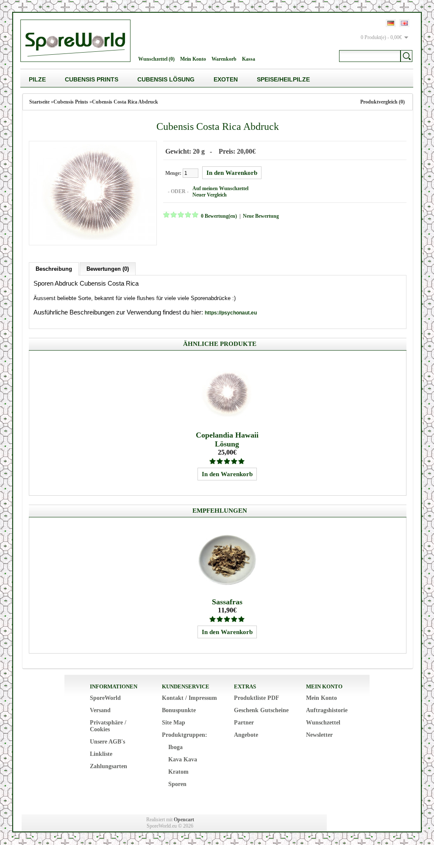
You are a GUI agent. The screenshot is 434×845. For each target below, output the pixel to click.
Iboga (175, 747)
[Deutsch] (391, 23)
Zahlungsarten (108, 766)
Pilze (37, 79)
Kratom (178, 772)
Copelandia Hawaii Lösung (227, 439)
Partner (244, 722)
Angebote (246, 735)
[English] (404, 23)
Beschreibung (54, 269)
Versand (100, 710)
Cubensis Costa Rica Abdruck (125, 102)
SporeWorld (105, 698)
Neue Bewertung (261, 216)
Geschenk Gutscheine (261, 710)
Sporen (177, 784)
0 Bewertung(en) (219, 216)
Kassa (248, 59)
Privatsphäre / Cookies (108, 726)
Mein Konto (193, 59)
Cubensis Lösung (166, 79)
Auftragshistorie (327, 710)
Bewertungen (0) (107, 269)
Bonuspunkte (179, 710)
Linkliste (101, 754)
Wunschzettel (323, 722)
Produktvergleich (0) (382, 102)
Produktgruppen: (184, 735)
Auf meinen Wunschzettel (220, 188)
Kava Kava (182, 759)
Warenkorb (223, 59)
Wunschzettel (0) (156, 59)
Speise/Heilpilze (283, 79)
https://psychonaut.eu (231, 313)
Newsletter (319, 735)
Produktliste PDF (256, 698)
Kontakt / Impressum (189, 698)
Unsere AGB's (107, 741)
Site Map (173, 722)
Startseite (39, 102)
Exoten (226, 79)
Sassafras (227, 602)
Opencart (184, 820)
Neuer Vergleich (209, 195)
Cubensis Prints (91, 79)
